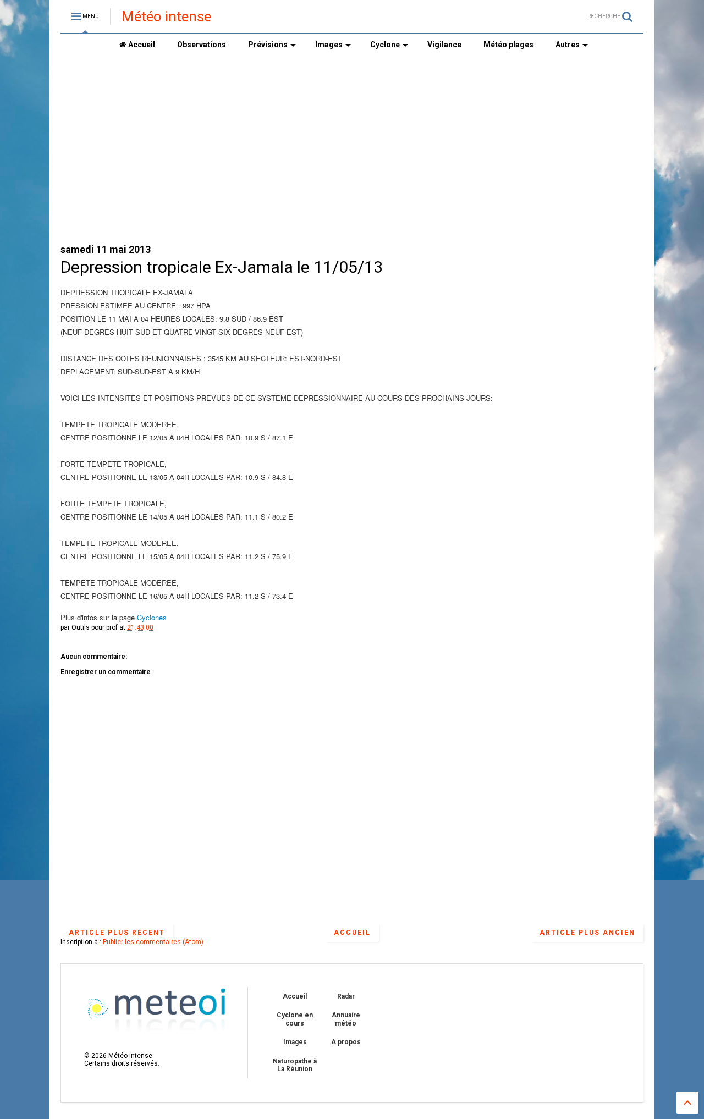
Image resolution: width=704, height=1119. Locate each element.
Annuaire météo (346, 1019)
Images (329, 44)
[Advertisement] (352, 149)
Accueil (141, 44)
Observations (201, 44)
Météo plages (508, 44)
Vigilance (444, 44)
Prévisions (268, 44)
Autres (568, 44)
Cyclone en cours (295, 1019)
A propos (346, 1042)
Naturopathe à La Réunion (295, 1065)
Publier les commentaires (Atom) (153, 942)
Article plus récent (117, 932)
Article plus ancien (587, 932)
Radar (346, 996)
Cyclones (152, 617)
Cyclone (385, 44)
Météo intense (166, 16)
